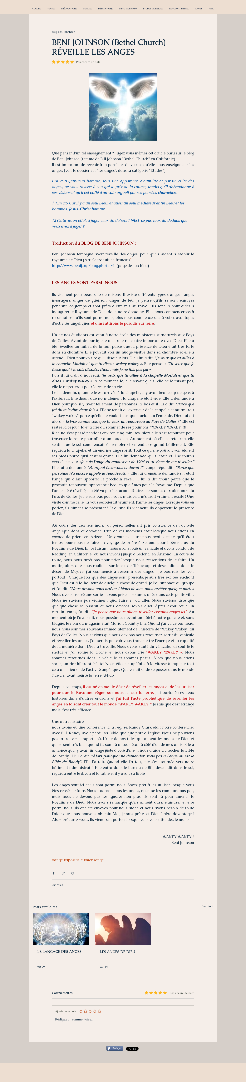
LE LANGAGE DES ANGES (59, 951)
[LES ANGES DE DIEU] (123, 929)
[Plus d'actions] (191, 31)
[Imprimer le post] (72, 873)
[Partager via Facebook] (54, 873)
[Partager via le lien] (63, 873)
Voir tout (207, 906)
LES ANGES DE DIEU (117, 951)
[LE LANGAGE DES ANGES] (61, 929)
